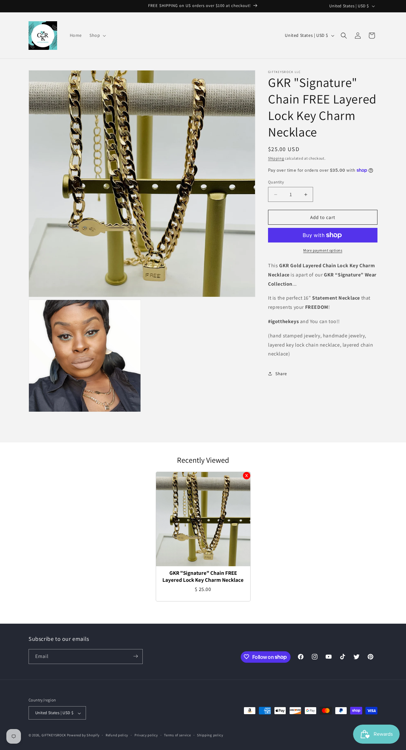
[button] (97, 35)
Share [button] (281, 373)
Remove (246, 475)
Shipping (276, 158)
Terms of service (177, 735)
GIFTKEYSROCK (54, 735)
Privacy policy (146, 735)
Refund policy (117, 735)
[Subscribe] (135, 656)
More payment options (322, 250)
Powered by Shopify (83, 735)
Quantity (276, 182)
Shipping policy (210, 735)
